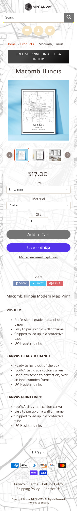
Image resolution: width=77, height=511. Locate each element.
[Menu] (27, 31)
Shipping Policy (28, 489)
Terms (33, 484)
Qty (38, 215)
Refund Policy (52, 484)
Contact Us (52, 489)
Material (38, 199)
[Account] (38, 31)
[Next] (67, 155)
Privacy (19, 484)
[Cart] (50, 31)
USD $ (36, 453)
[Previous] (9, 155)
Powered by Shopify (38, 503)
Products (27, 44)
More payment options (38, 257)
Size (39, 183)
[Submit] (69, 18)
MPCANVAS (37, 499)
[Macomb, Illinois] (21, 155)
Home (11, 44)
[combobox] (33, 18)
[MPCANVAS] (38, 8)
